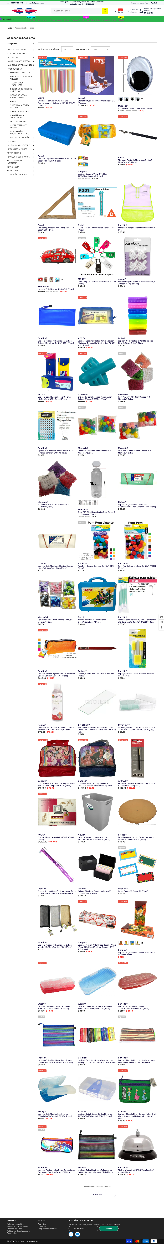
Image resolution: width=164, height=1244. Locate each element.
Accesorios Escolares (24, 28)
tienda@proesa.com (36, 3)
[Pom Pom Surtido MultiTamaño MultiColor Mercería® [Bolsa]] (57, 594)
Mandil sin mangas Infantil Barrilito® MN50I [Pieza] (136, 229)
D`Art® (121, 338)
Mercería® (123, 106)
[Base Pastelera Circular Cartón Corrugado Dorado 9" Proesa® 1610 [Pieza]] (137, 812)
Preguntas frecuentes (139, 3)
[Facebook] (71, 1234)
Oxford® (122, 502)
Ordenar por (82, 49)
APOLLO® (123, 781)
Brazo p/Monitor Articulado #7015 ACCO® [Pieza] (56, 838)
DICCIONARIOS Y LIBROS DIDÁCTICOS (21, 90)
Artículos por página (48, 49)
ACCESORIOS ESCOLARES (17, 84)
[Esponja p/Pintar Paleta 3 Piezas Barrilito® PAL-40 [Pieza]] (137, 648)
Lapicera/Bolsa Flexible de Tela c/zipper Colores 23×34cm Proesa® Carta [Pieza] (55, 1061)
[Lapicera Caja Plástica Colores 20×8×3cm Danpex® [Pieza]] (137, 919)
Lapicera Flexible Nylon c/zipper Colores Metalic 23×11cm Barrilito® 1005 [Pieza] (55, 946)
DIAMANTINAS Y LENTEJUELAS (17, 116)
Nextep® (42, 725)
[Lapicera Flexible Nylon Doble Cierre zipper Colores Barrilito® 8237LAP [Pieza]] (57, 648)
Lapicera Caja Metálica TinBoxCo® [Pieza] (56, 289)
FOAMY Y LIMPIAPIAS (19, 111)
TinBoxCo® (43, 286)
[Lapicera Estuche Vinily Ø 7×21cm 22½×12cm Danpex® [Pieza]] (97, 134)
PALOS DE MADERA (18, 121)
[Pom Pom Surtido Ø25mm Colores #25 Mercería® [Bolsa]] (137, 425)
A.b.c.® (122, 1111)
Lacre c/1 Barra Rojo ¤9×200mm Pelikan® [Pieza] (96, 674)
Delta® (81, 225)
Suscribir (109, 1228)
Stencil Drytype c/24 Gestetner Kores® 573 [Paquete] (96, 102)
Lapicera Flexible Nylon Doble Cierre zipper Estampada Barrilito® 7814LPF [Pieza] (56, 1171)
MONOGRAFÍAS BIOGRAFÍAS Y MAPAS (19, 132)
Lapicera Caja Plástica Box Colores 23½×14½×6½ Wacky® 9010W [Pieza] (55, 1115)
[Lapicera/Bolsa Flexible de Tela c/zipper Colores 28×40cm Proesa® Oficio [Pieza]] (97, 1144)
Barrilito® (123, 225)
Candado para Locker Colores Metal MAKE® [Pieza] (97, 282)
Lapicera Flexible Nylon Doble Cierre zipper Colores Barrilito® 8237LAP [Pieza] (56, 674)
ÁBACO (13, 101)
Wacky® (42, 1004)
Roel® (121, 157)
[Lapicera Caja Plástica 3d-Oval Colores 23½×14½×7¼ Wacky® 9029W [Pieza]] (97, 1088)
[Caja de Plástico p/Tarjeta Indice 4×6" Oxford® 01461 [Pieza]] (97, 865)
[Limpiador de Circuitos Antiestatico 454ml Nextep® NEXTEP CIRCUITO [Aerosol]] (57, 702)
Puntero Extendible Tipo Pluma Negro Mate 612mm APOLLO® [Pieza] (136, 784)
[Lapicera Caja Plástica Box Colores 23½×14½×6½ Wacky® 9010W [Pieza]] (57, 1088)
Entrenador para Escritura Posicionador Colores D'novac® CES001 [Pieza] (95, 398)
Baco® (41, 156)
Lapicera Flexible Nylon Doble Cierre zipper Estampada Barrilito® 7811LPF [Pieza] (136, 1061)
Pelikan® (82, 671)
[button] (20, 57)
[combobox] (76, 11)
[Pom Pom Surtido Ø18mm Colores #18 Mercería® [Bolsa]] (97, 425)
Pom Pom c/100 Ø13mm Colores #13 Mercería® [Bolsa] (53, 505)
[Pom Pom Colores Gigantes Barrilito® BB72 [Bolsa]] (97, 540)
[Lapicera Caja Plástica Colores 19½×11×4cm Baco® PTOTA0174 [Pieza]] (57, 133)
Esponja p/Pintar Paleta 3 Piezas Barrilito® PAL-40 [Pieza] (136, 674)
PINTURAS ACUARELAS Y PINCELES (21, 77)
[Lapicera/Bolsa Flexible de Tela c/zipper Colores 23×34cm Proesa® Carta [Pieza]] (57, 1035)
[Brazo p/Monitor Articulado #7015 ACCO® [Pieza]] (57, 812)
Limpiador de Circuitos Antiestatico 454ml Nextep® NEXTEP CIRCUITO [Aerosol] (56, 728)
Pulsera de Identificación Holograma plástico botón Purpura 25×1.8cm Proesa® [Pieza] (57, 892)
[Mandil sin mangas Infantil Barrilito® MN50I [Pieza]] (137, 202)
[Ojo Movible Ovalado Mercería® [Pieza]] (137, 75)
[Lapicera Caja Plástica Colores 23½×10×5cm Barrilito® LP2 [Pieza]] (137, 981)
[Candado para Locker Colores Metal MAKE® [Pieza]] (97, 256)
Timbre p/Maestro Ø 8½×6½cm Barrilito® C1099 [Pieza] (136, 1171)
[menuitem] (20, 50)
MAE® (41, 98)
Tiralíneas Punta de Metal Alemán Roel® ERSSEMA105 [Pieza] (135, 161)
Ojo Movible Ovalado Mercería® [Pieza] (135, 108)
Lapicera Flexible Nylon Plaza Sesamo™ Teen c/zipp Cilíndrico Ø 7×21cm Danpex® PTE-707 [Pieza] (97, 947)
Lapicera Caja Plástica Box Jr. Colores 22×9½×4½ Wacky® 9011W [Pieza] (54, 1007)
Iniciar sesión (147, 9)
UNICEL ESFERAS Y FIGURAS (18, 126)
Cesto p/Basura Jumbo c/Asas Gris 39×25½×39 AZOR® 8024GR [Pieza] (94, 838)
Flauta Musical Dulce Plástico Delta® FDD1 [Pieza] (96, 229)
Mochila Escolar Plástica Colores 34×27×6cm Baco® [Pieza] (92, 621)
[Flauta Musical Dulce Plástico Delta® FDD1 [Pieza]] (97, 202)
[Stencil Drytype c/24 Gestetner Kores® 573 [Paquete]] (97, 75)
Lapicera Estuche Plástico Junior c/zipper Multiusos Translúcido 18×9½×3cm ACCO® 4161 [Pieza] (96, 343)
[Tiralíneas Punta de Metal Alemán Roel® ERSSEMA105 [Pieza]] (137, 134)
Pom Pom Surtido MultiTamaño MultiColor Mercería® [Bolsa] (55, 621)
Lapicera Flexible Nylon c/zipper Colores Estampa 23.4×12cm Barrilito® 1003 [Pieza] (97, 1061)
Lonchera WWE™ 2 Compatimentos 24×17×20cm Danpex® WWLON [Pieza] (95, 784)
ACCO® (82, 338)
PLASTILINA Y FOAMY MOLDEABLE (19, 106)
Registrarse (156, 9)
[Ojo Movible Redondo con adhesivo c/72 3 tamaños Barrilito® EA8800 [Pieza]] (57, 425)
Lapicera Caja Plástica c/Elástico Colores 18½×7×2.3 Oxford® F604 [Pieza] (55, 567)
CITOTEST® (84, 725)
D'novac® (83, 394)
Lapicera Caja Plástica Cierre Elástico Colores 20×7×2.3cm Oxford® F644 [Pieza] (137, 505)
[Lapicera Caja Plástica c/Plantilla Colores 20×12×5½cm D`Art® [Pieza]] (137, 315)
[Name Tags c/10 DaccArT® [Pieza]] (137, 865)
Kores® (81, 98)
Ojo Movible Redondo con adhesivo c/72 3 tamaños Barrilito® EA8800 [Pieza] (56, 452)
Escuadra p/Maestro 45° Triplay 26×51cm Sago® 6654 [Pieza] (56, 229)
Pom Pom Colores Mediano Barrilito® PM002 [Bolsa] (137, 567)
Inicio (9, 28)
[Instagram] (77, 1234)
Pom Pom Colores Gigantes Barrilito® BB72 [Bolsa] (96, 567)
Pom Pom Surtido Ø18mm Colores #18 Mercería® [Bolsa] (94, 452)
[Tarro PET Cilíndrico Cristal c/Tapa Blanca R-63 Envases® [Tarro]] (97, 479)
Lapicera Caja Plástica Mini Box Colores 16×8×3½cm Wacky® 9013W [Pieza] (95, 1007)
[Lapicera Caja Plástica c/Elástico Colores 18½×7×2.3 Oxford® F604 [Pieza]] (57, 540)
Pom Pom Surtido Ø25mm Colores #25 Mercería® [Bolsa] (134, 452)
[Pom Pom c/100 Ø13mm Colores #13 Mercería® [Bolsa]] (57, 479)
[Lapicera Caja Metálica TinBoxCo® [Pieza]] (57, 256)
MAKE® (82, 279)
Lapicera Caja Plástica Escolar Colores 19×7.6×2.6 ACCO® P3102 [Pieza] (54, 398)
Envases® (83, 509)
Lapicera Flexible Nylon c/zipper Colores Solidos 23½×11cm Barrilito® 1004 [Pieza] (56, 342)
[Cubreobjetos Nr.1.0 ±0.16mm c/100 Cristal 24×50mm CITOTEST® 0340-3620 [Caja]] (137, 702)
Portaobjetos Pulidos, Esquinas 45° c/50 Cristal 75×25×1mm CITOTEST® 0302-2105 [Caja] (97, 729)
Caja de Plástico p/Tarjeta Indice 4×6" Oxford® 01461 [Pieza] (94, 892)
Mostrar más (97, 1194)
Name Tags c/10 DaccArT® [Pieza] (133, 891)
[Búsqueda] (79, 11)
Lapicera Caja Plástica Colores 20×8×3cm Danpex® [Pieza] (136, 953)
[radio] (120, 98)
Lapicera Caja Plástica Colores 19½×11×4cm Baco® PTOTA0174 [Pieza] (57, 160)
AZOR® (81, 834)
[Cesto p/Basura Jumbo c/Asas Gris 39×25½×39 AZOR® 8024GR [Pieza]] (97, 812)
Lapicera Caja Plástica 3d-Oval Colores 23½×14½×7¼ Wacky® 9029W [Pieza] (95, 1115)
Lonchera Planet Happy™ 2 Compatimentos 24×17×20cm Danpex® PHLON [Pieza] (56, 784)
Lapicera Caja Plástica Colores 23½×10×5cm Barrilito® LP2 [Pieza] (133, 1007)
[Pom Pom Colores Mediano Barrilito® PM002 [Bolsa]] (137, 540)
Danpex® (82, 171)
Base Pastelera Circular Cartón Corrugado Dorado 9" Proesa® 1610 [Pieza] (136, 838)
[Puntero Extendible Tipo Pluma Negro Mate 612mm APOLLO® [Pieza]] (137, 758)
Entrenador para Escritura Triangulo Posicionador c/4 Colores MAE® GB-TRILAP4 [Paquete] (57, 103)
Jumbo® (122, 279)
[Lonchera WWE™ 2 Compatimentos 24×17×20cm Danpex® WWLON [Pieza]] (97, 758)
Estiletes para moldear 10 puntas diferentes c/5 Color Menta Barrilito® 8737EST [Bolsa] (137, 621)
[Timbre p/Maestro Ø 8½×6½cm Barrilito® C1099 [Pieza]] (137, 1144)
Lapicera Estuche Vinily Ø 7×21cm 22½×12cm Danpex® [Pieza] (92, 175)
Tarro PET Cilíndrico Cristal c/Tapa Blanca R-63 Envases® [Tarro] (97, 513)
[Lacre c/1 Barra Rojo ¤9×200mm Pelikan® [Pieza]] (97, 648)
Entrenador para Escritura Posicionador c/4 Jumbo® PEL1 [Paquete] (136, 282)
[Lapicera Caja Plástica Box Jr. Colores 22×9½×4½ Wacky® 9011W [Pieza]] (57, 981)
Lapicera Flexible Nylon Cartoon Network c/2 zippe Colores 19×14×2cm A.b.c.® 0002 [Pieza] (137, 1116)
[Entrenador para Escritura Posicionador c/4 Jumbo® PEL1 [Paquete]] (137, 256)
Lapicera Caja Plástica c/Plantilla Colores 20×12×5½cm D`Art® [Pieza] (135, 342)
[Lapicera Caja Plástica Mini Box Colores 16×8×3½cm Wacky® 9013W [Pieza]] (97, 981)
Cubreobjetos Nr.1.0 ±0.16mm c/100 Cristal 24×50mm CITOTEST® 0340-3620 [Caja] (136, 728)
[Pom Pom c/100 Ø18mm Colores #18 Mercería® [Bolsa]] (137, 371)
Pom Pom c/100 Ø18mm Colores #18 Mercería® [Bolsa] (134, 398)
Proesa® (122, 834)
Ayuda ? (154, 3)
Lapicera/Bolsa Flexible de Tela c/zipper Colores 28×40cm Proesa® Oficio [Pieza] (95, 1171)
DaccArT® (123, 888)
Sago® (41, 225)
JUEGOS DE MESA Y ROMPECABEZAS (18, 96)
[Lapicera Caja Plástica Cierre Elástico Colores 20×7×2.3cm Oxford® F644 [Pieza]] (137, 479)
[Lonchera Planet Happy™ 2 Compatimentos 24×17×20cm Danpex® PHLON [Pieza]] (57, 758)
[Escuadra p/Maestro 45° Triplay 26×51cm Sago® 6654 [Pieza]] (57, 202)
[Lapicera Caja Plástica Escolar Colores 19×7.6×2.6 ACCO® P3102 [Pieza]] (57, 371)
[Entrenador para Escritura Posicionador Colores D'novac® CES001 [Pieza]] (97, 371)
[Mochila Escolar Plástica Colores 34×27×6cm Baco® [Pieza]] (97, 594)
